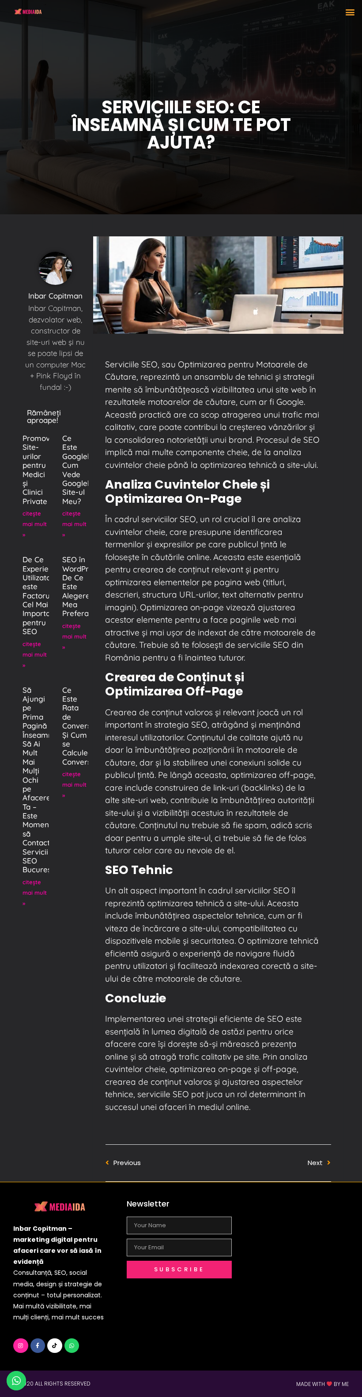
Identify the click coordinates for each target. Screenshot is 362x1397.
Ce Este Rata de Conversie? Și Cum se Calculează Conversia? (81, 725)
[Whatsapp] (71, 1345)
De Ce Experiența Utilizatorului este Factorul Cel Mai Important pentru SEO (44, 595)
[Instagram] (20, 1345)
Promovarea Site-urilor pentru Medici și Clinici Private (44, 469)
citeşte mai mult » (35, 524)
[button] (350, 11)
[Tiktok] (54, 1345)
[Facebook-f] (37, 1345)
